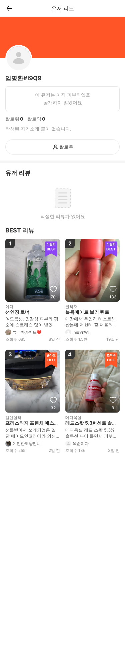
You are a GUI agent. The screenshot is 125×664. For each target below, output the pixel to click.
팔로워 (12, 119)
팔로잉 (34, 119)
